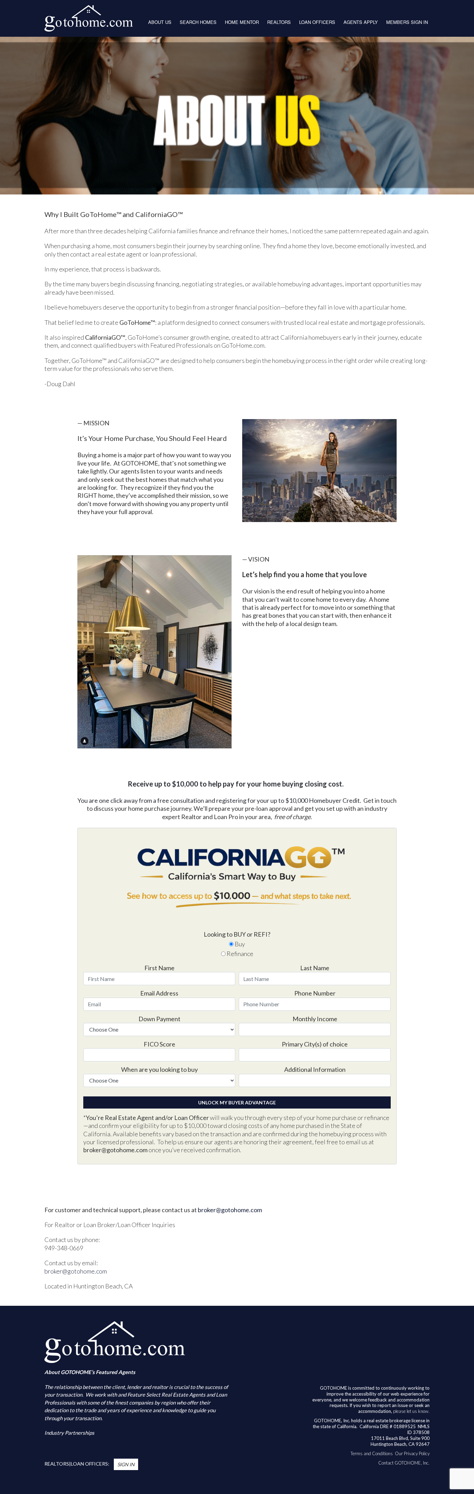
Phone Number (315, 993)
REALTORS (279, 22)
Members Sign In (407, 22)
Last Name (314, 968)
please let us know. (411, 1411)
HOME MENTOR (242, 22)
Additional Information (315, 1069)
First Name (159, 968)
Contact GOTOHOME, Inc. (404, 1463)
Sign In (126, 1464)
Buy (239, 944)
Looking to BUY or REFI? (237, 934)
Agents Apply (361, 22)
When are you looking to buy (159, 1069)
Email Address (159, 993)
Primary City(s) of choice (315, 1044)
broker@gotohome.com (230, 1210)
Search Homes (198, 22)
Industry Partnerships (69, 1433)
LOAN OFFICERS (317, 22)
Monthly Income (315, 1019)
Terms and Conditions (371, 1453)
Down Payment (159, 1019)
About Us (159, 22)
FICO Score (159, 1044)
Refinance (239, 953)
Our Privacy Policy (412, 1453)
